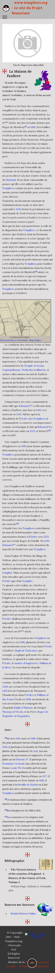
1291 (46, 540)
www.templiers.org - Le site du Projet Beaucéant (29, 7)
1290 (5, 686)
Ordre (33, 536)
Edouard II (44, 426)
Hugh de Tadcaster (26, 650)
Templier (27, 581)
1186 (41, 780)
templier (7, 572)
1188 (33, 738)
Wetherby (27, 369)
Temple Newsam (34, 365)
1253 (46, 536)
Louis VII (16, 767)
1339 (18, 209)
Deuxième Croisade (13, 763)
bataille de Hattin (28, 784)
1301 (4, 690)
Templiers (8, 188)
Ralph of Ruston (23, 707)
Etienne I (22, 759)
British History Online (23, 913)
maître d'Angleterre (26, 663)
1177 (44, 776)
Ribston (41, 369)
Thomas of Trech (12, 711)
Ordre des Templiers (32, 418)
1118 (17, 738)
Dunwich (11, 179)
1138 (4, 746)
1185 (33, 127)
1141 (35, 751)
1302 (38, 410)
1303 (19, 414)
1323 (32, 431)
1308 (22, 642)
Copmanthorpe (11, 369)
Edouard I (25, 405)
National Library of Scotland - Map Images (20, 340)
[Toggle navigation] (4, 17)
